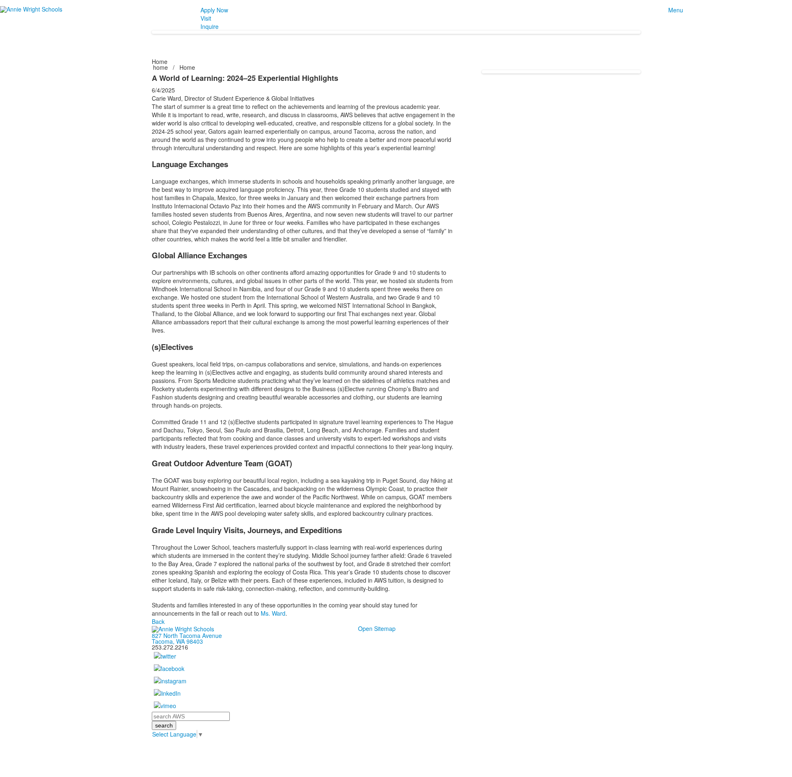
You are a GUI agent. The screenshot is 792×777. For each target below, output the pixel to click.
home (161, 67)
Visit (205, 18)
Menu (675, 10)
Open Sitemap (377, 628)
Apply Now (214, 10)
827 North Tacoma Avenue (187, 635)
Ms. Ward (273, 613)
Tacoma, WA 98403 (177, 641)
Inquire (209, 26)
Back (158, 621)
